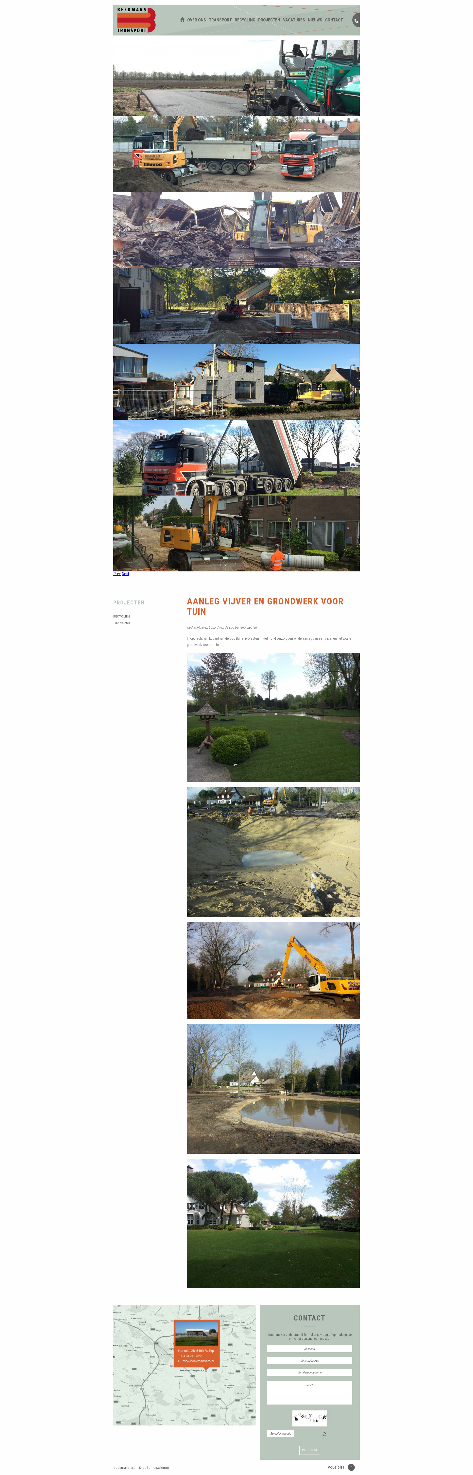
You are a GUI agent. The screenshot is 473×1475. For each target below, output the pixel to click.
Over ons (196, 19)
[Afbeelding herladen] (324, 1434)
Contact (334, 19)
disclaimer (161, 1467)
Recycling (245, 19)
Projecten (269, 19)
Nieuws (315, 19)
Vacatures (294, 19)
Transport (220, 19)
